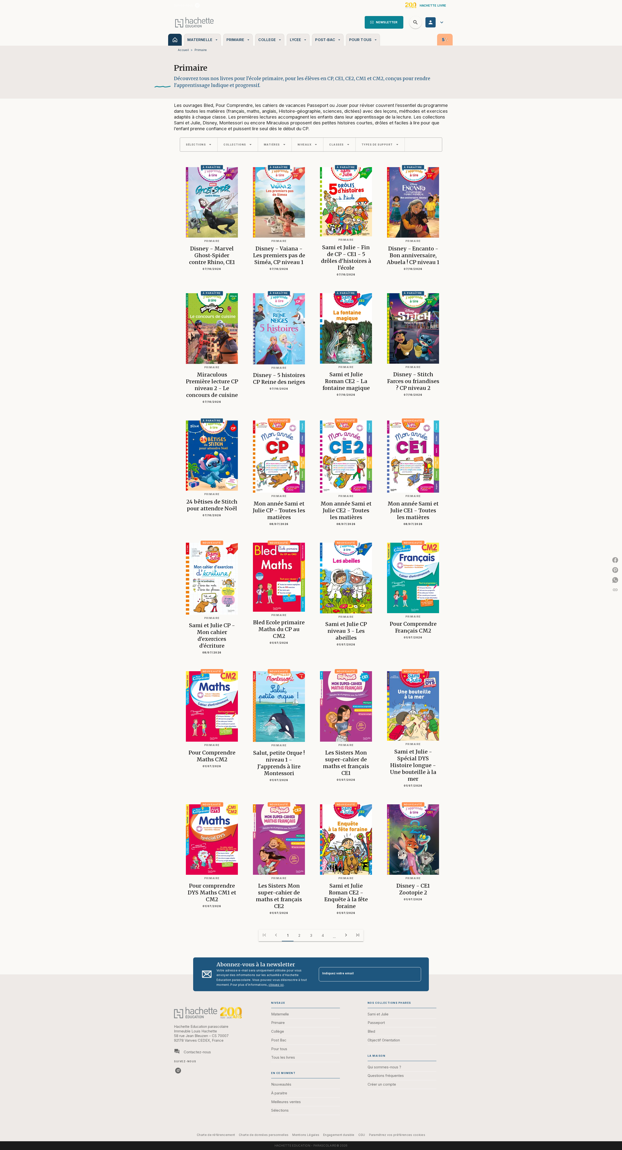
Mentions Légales (305, 1135)
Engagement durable (338, 1135)
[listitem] (197, 5)
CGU (361, 1135)
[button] (384, 22)
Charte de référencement (216, 1135)
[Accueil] (194, 22)
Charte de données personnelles (263, 1135)
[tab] (175, 40)
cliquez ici (276, 985)
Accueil (183, 50)
